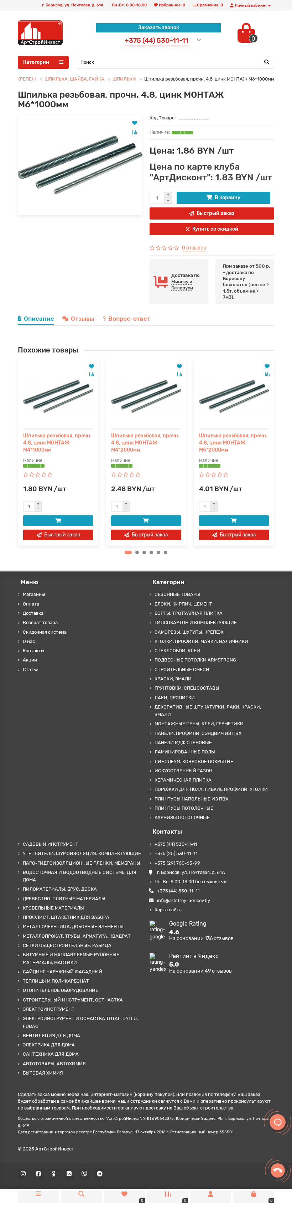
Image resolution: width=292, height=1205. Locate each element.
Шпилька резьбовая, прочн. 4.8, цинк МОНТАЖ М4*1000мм (57, 443)
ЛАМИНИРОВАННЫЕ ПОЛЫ (185, 752)
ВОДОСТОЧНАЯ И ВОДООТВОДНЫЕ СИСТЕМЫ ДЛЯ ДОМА (79, 876)
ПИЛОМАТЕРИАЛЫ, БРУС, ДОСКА (60, 889)
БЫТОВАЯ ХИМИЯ (43, 1073)
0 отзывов (194, 248)
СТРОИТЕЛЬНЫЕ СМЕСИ (182, 669)
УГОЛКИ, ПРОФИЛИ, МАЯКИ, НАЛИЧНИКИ (201, 641)
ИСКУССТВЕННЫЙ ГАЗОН (183, 770)
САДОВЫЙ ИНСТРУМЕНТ (50, 844)
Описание (39, 318)
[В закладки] (134, 123)
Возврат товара (40, 622)
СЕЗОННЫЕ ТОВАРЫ (177, 594)
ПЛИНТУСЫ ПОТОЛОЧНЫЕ (184, 808)
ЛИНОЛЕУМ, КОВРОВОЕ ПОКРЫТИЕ (194, 761)
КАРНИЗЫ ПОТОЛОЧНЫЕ (182, 817)
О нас (29, 641)
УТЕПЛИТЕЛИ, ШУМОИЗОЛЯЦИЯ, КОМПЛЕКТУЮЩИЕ (82, 853)
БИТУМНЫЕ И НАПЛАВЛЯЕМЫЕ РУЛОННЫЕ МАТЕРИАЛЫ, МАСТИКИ (71, 958)
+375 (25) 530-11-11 (176, 853)
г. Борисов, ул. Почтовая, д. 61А (191, 872)
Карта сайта (168, 909)
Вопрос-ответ (129, 318)
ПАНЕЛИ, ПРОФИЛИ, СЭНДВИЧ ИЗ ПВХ (198, 733)
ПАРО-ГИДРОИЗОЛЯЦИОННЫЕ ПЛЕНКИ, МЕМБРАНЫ (81, 863)
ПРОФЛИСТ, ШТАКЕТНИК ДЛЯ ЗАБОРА (66, 917)
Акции (30, 660)
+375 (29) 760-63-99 (177, 863)
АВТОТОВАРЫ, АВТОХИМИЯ (54, 1063)
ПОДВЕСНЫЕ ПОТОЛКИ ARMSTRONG (195, 660)
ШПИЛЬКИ (124, 79)
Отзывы (82, 318)
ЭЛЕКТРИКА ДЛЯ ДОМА (49, 1044)
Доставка (33, 613)
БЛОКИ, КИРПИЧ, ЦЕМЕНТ (183, 604)
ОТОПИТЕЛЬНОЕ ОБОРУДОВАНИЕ (60, 990)
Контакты (33, 650)
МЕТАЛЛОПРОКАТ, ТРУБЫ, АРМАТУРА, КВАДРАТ (77, 936)
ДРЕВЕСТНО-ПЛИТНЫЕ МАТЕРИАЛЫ (64, 898)
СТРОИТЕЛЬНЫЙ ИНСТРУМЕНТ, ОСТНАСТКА (73, 1000)
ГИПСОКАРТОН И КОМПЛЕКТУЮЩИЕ (196, 622)
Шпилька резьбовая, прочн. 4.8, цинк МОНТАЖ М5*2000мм (233, 443)
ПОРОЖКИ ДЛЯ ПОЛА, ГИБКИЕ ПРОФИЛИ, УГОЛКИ (211, 789)
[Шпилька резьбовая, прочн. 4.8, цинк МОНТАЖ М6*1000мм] (80, 165)
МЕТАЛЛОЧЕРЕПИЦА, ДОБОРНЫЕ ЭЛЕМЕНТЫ (73, 926)
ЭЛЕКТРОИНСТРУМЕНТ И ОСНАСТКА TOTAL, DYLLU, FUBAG (80, 1022)
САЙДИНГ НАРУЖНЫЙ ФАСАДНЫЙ (62, 971)
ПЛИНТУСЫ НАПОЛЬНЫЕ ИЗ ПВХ (191, 799)
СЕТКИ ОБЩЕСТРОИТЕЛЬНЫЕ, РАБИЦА (67, 945)
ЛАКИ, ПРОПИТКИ (175, 697)
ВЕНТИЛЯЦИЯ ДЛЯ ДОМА (51, 1035)
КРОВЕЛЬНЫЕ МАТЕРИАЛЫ (53, 908)
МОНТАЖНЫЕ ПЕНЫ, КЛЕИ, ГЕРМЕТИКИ (199, 723)
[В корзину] (58, 520)
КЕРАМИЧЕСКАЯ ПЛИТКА (183, 780)
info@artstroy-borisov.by (183, 900)
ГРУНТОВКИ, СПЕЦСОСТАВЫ (187, 688)
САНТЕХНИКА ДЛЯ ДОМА (51, 1054)
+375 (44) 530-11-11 (176, 844)
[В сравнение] (134, 132)
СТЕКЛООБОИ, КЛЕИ (177, 650)
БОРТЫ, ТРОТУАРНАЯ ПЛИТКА (189, 613)
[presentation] (18, 452)
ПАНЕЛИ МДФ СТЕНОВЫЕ (183, 742)
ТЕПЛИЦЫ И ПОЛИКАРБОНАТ (56, 981)
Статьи (30, 669)
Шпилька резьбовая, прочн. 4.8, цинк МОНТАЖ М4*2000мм (145, 443)
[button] (128, 552)
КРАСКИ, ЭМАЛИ (173, 678)
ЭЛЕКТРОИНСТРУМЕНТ (48, 1009)
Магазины (34, 594)
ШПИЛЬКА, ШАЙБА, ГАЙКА (74, 79)
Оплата (31, 604)
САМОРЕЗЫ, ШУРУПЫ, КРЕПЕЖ (189, 632)
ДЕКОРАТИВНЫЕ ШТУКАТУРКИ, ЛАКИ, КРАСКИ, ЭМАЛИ (208, 710)
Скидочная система (45, 632)
